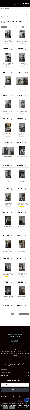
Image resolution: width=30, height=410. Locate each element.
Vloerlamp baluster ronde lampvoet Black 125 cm (8, 250)
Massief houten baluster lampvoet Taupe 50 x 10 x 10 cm (22, 204)
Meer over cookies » (22, 407)
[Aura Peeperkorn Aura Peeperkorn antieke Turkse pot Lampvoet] (22, 244)
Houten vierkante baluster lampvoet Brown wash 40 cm (22, 227)
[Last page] (28, 314)
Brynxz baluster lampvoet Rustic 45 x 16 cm (8, 87)
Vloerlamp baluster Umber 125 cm (8, 204)
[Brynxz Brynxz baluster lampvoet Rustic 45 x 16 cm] (8, 80)
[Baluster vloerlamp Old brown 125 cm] (22, 150)
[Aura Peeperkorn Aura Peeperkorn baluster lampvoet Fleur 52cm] (8, 150)
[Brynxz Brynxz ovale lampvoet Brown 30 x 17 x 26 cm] (8, 57)
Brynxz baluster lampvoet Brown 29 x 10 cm (22, 64)
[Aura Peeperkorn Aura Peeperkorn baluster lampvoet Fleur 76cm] (8, 127)
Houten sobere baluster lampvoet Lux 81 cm (22, 297)
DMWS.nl (27, 396)
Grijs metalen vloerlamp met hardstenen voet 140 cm (22, 40)
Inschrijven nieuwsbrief (14, 380)
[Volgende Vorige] (26, 314)
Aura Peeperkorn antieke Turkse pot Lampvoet (22, 250)
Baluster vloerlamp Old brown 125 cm (22, 157)
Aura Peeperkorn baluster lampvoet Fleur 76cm (8, 134)
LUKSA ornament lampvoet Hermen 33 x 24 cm (8, 110)
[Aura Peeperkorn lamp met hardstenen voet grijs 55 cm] (8, 290)
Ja (5, 407)
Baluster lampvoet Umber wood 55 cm (8, 40)
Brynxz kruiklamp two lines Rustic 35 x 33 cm (22, 87)
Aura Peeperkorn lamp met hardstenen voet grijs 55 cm (8, 297)
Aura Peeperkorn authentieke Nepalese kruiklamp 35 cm (8, 227)
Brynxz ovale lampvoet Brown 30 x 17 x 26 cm (8, 64)
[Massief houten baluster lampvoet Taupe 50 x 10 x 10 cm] (22, 197)
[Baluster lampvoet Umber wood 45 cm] (22, 174)
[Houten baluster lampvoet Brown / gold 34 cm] (8, 267)
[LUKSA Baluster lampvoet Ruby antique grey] (22, 267)
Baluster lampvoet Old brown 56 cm (8, 180)
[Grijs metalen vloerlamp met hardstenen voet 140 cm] (22, 34)
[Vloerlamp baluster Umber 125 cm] (8, 197)
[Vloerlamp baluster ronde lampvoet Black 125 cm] (8, 244)
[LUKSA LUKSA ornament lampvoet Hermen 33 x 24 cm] (8, 104)
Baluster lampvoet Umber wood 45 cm (22, 180)
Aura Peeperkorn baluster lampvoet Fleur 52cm (8, 157)
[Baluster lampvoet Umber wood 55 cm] (8, 34)
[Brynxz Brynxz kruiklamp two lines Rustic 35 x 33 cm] (22, 80)
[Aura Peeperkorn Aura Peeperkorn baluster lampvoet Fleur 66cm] (22, 127)
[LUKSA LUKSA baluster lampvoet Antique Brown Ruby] (22, 104)
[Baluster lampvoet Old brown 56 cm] (8, 174)
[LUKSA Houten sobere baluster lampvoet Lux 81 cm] (22, 290)
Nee (12, 407)
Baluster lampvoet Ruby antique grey (22, 274)
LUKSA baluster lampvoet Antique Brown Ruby (22, 110)
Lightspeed (17, 396)
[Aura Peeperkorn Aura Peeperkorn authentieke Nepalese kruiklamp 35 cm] (8, 220)
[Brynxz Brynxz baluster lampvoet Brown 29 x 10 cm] (22, 57)
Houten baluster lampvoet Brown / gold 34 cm (8, 274)
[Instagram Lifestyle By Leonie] (11, 364)
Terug (27, 14)
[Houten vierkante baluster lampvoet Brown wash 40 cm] (22, 220)
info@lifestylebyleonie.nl (16, 359)
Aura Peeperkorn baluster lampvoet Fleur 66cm (22, 134)
